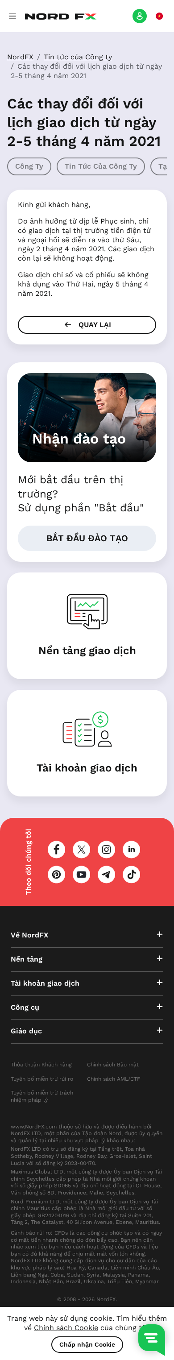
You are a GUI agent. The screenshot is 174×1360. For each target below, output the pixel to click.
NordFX (20, 57)
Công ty (29, 166)
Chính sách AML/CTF (113, 1079)
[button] (12, 16)
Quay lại (93, 324)
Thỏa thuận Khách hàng (41, 1064)
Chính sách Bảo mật (113, 1064)
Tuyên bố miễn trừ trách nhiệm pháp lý (42, 1096)
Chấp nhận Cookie (87, 1344)
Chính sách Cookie (66, 1327)
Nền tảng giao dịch (87, 650)
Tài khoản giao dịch (87, 768)
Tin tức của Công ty (78, 57)
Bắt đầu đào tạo (87, 538)
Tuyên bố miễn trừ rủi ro (42, 1079)
